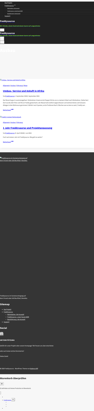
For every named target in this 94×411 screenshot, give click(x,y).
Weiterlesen (8, 110)
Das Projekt (8, 3)
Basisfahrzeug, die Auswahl (13, 13)
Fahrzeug (20, 86)
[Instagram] (1, 334)
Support (7, 16)
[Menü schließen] (0, 392)
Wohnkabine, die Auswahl (13, 8)
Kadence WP (34, 369)
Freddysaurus (10, 96)
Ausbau (13, 86)
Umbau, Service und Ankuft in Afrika (23, 91)
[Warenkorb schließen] (2, 383)
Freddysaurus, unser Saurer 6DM (15, 11)
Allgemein (6, 86)
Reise (25, 86)
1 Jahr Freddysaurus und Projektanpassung (27, 128)
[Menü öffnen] (2, 39)
